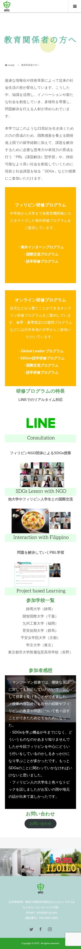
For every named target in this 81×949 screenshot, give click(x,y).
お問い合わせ (40, 823)
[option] (20, 862)
